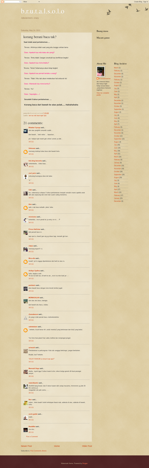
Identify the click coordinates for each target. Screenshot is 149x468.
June (115, 91)
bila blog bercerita (35, 161)
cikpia (31, 246)
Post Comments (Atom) (38, 451)
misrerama (32, 217)
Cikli (30, 190)
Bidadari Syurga (34, 127)
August (116, 85)
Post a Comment (32, 436)
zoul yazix (32, 173)
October (116, 82)
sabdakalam (33, 327)
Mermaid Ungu (34, 368)
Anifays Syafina (34, 271)
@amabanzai (33, 314)
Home (57, 446)
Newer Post (26, 446)
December (117, 74)
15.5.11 (31, 376)
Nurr (30, 399)
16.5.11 (31, 420)
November (117, 76)
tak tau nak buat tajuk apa (37, 115)
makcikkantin (33, 383)
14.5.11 (31, 142)
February (117, 71)
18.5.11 (31, 432)
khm (30, 204)
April (115, 97)
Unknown (32, 148)
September (117, 109)
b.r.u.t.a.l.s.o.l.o (42, 10)
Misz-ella (32, 258)
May (115, 94)
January (116, 163)
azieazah (32, 347)
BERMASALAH (34, 298)
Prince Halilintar (34, 229)
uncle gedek (33, 414)
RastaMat (32, 426)
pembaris (32, 285)
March (116, 68)
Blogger (84, 463)
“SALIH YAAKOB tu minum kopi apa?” (41, 359)
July (115, 88)
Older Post (87, 446)
